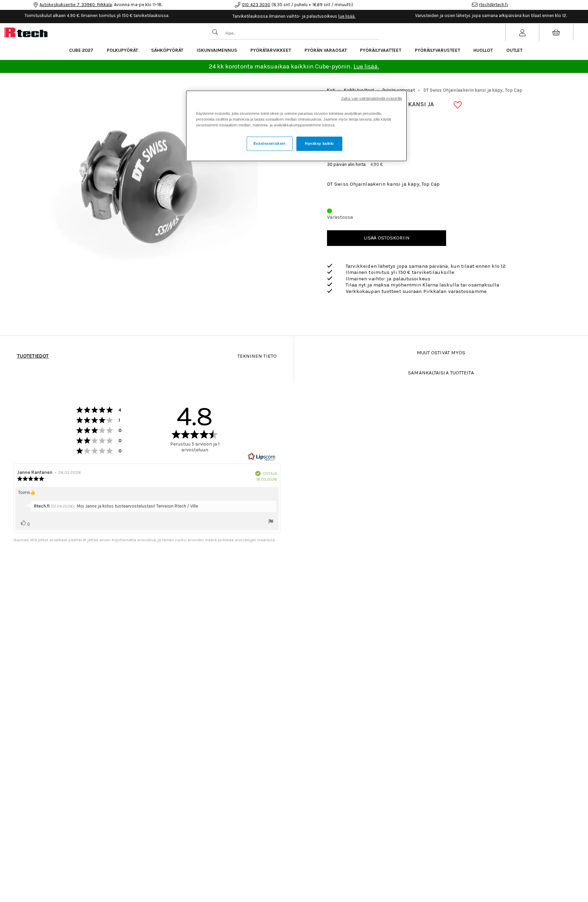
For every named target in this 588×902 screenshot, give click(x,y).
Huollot (483, 50)
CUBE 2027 (81, 50)
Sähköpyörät (167, 50)
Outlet (514, 50)
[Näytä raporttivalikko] (271, 522)
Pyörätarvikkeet (270, 50)
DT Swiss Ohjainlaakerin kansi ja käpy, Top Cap (473, 90)
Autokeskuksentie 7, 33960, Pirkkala (75, 4)
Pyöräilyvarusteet (437, 50)
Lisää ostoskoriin (387, 238)
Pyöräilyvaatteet (380, 50)
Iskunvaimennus (217, 50)
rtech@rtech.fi (493, 4)
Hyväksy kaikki (319, 143)
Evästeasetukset (270, 143)
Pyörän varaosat (326, 50)
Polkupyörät (122, 50)
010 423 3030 (256, 4)
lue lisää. (346, 16)
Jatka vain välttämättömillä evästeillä (371, 98)
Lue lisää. (366, 66)
